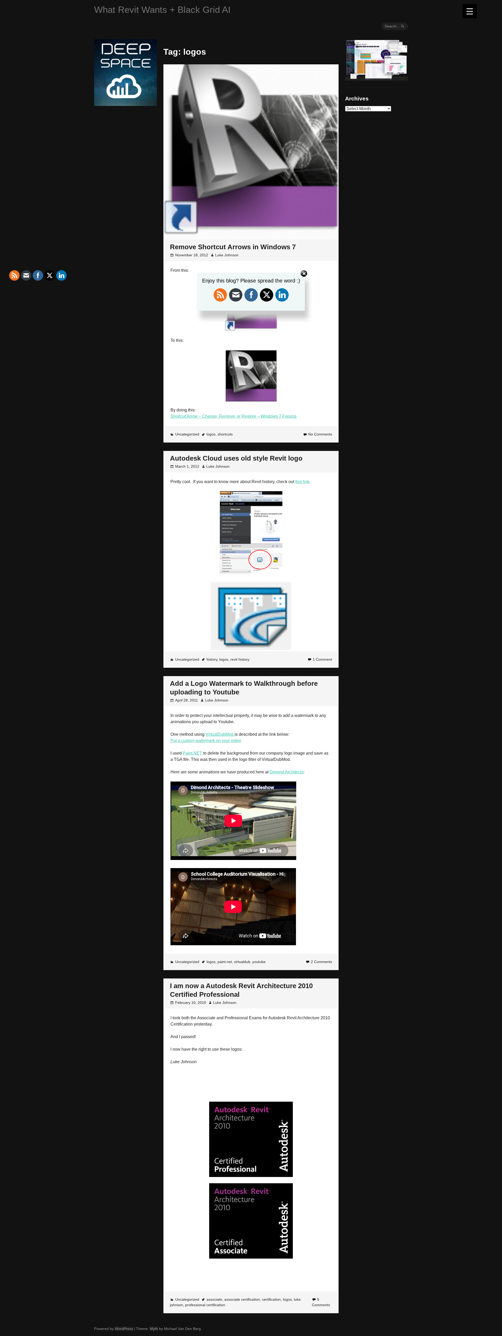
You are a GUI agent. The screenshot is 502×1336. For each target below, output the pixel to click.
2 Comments (321, 962)
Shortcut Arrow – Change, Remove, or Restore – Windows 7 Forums (233, 416)
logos (211, 434)
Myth (154, 1329)
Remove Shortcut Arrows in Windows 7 (233, 247)
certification (271, 1299)
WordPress (124, 1329)
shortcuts (225, 434)
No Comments (320, 434)
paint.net (225, 962)
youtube (259, 962)
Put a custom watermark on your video (205, 740)
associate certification (242, 1299)
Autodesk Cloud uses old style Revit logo (236, 458)
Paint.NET (192, 753)
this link (302, 481)
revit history (239, 659)
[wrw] (376, 78)
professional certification (205, 1305)
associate (214, 1299)
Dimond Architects (286, 772)
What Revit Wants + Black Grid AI (162, 9)
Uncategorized (187, 434)
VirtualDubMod (220, 734)
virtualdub (242, 962)
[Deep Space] (125, 104)
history (212, 659)
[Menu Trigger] (470, 11)
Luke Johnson (226, 255)
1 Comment (322, 659)
